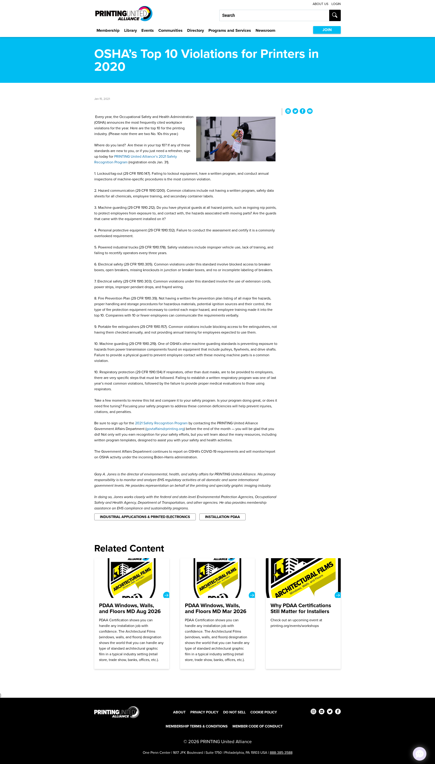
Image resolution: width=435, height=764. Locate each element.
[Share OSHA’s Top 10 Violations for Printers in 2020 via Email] (310, 111)
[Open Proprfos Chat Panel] (419, 754)
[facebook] (338, 712)
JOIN (327, 30)
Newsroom (265, 30)
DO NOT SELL (234, 712)
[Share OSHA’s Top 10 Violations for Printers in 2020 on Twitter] (295, 111)
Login (336, 4)
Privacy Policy (204, 712)
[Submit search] (335, 15)
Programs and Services (229, 30)
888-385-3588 (281, 752)
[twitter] (330, 712)
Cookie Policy (263, 712)
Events (147, 30)
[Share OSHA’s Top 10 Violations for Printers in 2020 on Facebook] (302, 111)
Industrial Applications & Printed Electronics (145, 516)
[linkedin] (321, 712)
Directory (195, 30)
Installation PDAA (222, 516)
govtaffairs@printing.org (165, 428)
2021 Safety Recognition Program (161, 422)
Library (130, 30)
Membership (108, 30)
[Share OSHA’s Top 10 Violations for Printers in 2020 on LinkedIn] (288, 111)
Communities (170, 30)
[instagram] (313, 712)
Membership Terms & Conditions (197, 726)
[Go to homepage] (116, 712)
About (179, 712)
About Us (320, 4)
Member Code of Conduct (257, 726)
